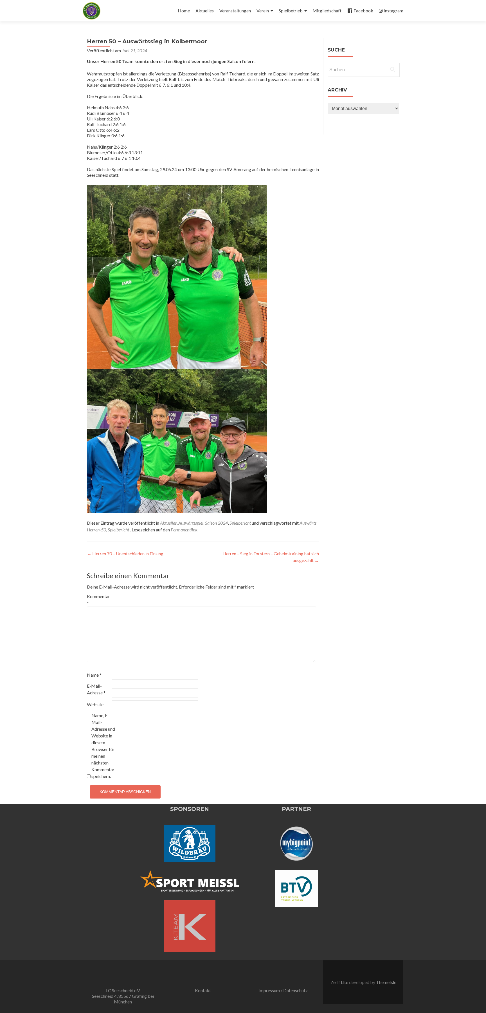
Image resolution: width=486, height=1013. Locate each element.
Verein (262, 10)
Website (95, 704)
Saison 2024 (216, 522)
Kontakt (203, 990)
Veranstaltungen (235, 10)
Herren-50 (96, 529)
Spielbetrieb (291, 10)
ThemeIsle (386, 982)
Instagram (393, 10)
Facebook (363, 10)
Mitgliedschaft (326, 10)
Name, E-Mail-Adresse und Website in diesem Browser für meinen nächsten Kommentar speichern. (103, 746)
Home (184, 10)
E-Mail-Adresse (96, 689)
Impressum (269, 990)
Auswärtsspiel (190, 522)
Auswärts (308, 522)
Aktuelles (204, 10)
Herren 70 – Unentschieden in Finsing (125, 553)
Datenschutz (295, 990)
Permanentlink (184, 529)
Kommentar (98, 600)
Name (94, 674)
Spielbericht (240, 522)
